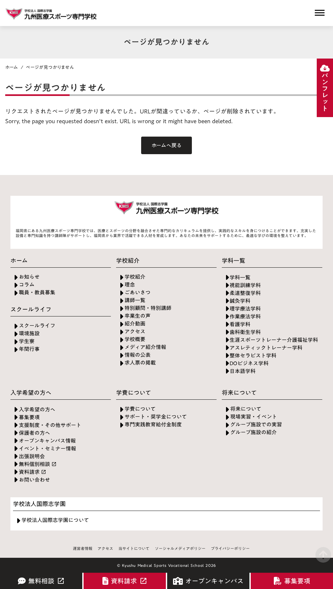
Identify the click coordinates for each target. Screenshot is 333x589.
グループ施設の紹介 (253, 432)
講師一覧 (135, 300)
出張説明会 (32, 456)
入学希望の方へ (37, 409)
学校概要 (135, 339)
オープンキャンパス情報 (47, 440)
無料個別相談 (34, 464)
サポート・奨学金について (156, 416)
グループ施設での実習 (256, 424)
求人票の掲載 (140, 362)
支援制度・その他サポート (50, 425)
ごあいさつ (138, 292)
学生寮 (26, 341)
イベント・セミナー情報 (47, 448)
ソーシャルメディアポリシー (180, 548)
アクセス (135, 331)
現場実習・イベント (253, 416)
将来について (245, 409)
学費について (140, 409)
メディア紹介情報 (145, 347)
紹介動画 (135, 323)
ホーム (11, 67)
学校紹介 (135, 277)
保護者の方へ (34, 433)
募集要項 (29, 417)
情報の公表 (138, 355)
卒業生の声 (138, 316)
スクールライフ (37, 325)
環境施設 (29, 333)
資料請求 (29, 472)
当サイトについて (134, 548)
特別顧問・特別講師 (148, 308)
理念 (130, 284)
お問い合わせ (34, 479)
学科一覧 (240, 277)
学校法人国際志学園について (55, 520)
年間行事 (29, 349)
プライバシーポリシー (230, 548)
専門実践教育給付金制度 (153, 424)
